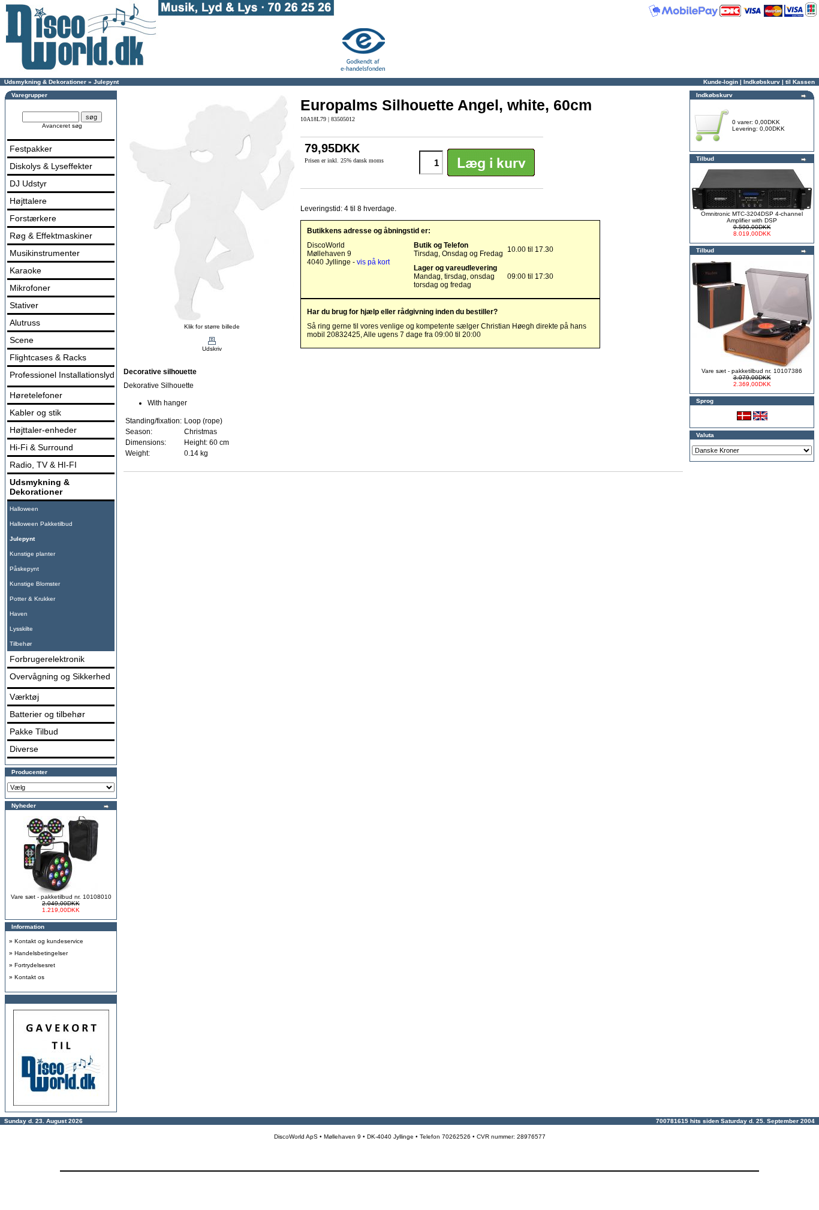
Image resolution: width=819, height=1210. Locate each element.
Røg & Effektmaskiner (51, 235)
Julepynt (106, 82)
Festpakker (31, 148)
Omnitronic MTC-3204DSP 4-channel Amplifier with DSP (752, 217)
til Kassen (800, 82)
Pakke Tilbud (34, 731)
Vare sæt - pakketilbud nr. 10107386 (751, 371)
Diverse (24, 749)
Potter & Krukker (32, 598)
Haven (19, 613)
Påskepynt (24, 568)
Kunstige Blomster (35, 583)
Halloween (24, 508)
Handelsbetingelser (41, 953)
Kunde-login (720, 82)
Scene (22, 340)
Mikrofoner (30, 288)
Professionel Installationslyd (62, 375)
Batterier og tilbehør (47, 714)
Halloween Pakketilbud (41, 523)
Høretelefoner (36, 395)
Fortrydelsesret (34, 965)
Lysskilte (21, 628)
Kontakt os (29, 977)
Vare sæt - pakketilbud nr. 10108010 (61, 896)
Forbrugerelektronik (47, 659)
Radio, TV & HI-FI (43, 464)
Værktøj (24, 697)
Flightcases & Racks (48, 357)
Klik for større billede (212, 326)
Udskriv (212, 348)
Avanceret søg (62, 125)
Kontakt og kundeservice (48, 941)
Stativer (24, 305)
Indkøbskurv (761, 82)
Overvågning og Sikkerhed (60, 676)
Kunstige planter (32, 553)
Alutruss (25, 322)
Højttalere (28, 201)
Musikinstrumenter (45, 253)
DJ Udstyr (28, 183)
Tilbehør (21, 643)
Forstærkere (33, 218)
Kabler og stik (35, 412)
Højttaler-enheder (43, 430)
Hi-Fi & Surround (41, 447)
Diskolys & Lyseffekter (51, 166)
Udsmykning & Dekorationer (45, 82)
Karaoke (25, 270)
